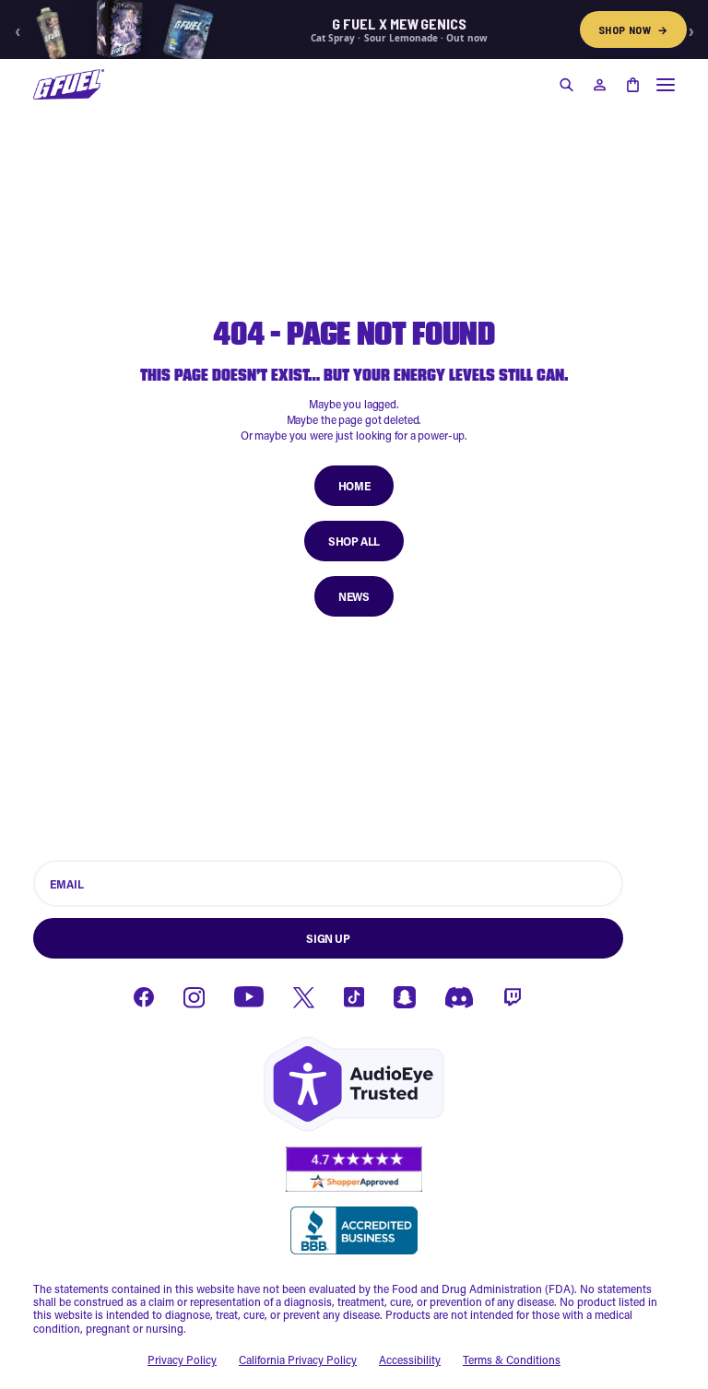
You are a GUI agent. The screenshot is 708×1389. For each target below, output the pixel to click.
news (353, 596)
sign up (327, 938)
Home (354, 485)
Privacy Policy (182, 1359)
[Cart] (632, 85)
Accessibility (410, 1359)
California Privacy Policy (298, 1359)
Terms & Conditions (511, 1359)
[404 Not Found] (68, 84)
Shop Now (633, 29)
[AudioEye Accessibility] (354, 1084)
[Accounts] (599, 85)
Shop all (354, 541)
